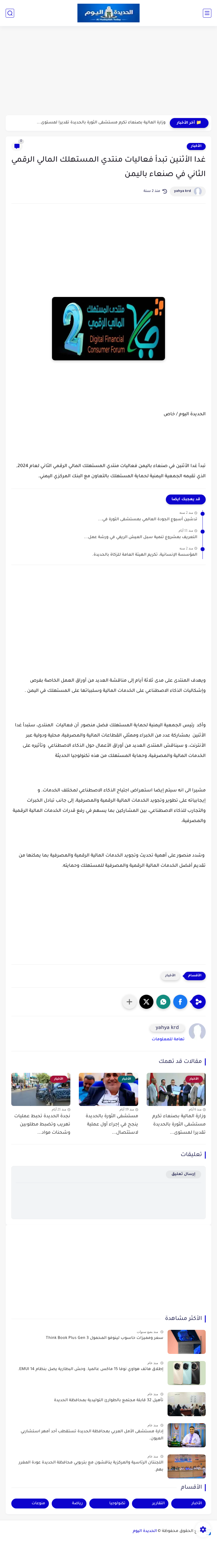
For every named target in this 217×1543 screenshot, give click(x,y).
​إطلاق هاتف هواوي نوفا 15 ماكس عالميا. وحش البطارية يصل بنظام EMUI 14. (90, 1369)
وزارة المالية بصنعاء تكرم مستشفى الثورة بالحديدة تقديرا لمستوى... (101, 123)
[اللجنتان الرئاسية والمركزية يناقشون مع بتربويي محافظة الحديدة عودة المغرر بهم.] (187, 1466)
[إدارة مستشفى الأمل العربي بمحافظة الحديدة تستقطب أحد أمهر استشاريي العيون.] (187, 1435)
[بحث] (10, 13)
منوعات (38, 1503)
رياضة (77, 1503)
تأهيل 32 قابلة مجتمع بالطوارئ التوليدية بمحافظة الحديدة (108, 1400)
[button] (180, 1002)
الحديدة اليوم (145, 1531)
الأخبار (196, 146)
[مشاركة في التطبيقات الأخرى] (129, 1002)
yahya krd (182, 191)
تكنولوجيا (117, 1503)
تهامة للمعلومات (168, 1039)
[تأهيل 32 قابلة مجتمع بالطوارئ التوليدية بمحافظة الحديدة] (187, 1404)
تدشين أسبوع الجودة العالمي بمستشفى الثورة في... (147, 519)
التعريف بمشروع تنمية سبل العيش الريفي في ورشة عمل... (140, 537)
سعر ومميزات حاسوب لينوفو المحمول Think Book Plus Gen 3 (104, 1338)
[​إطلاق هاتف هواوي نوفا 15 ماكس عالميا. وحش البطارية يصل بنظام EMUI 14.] (187, 1373)
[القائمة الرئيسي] (207, 13)
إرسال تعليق (184, 1174)
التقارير (158, 1503)
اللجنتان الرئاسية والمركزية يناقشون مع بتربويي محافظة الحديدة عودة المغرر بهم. (91, 1467)
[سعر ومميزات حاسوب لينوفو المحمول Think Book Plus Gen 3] (187, 1342)
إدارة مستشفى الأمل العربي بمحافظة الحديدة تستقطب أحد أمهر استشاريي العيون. (92, 1435)
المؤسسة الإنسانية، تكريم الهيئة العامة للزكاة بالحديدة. (144, 555)
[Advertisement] (108, 71)
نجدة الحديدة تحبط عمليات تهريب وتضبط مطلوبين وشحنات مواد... (42, 1124)
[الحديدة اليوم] (108, 13)
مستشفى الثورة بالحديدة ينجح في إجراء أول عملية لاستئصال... (112, 1124)
